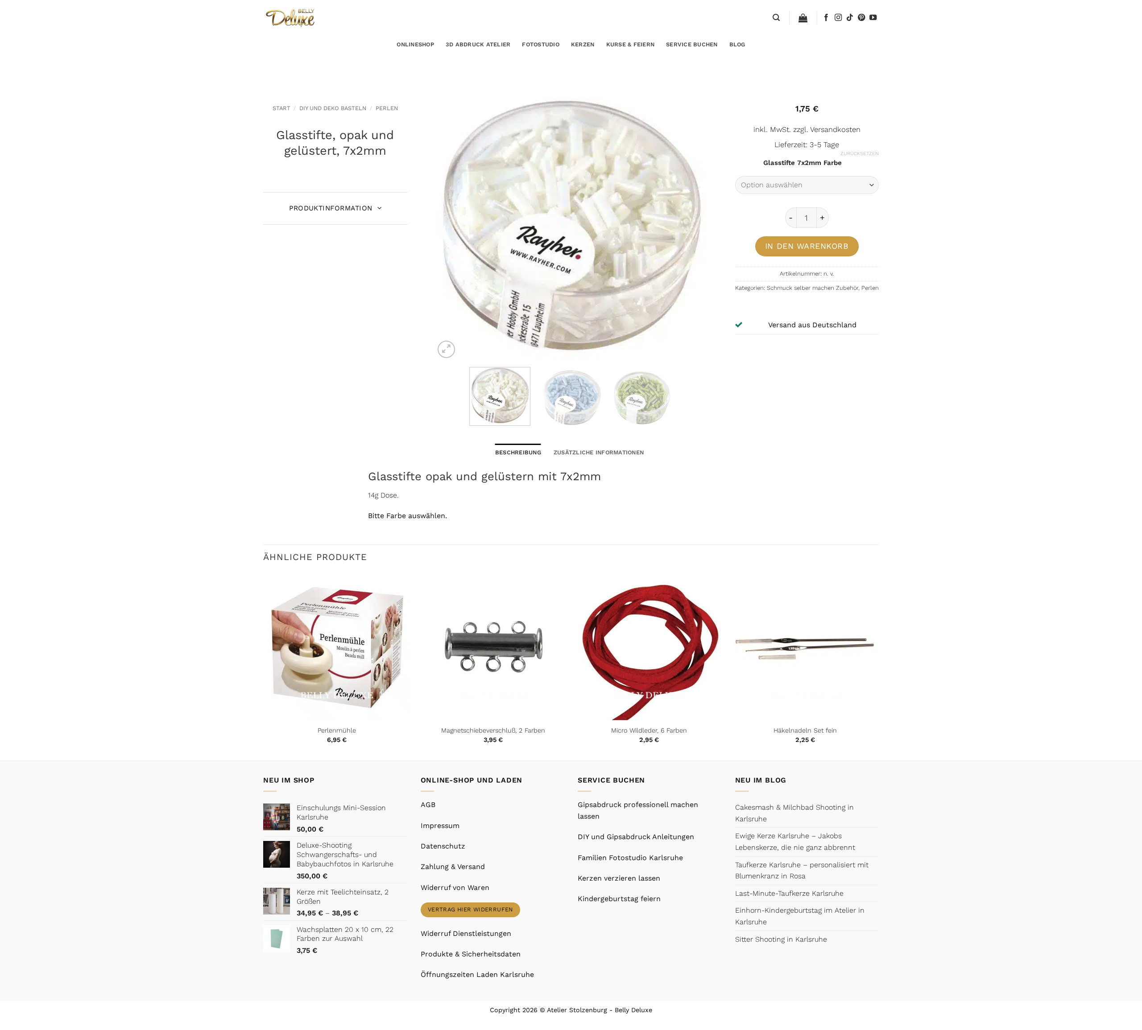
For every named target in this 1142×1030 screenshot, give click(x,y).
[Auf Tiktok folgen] (849, 18)
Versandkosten (835, 129)
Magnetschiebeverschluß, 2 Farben (493, 730)
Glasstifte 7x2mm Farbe (802, 163)
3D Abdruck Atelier (478, 44)
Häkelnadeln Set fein (805, 730)
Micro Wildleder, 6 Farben (649, 730)
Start (281, 108)
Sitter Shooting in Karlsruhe (781, 939)
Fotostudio (540, 44)
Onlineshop (415, 44)
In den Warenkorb (807, 246)
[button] (776, 17)
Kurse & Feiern (630, 44)
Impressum (440, 825)
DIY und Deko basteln (332, 108)
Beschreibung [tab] (518, 452)
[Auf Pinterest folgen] (861, 18)
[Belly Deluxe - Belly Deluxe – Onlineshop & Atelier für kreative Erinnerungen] (291, 17)
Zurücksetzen (859, 154)
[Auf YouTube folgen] (873, 18)
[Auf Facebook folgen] (826, 18)
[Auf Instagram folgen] (838, 18)
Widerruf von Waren (455, 887)
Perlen (387, 108)
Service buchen (692, 44)
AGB (428, 804)
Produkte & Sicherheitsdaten (471, 954)
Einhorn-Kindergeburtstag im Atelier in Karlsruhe (800, 916)
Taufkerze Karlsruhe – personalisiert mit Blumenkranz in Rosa (802, 871)
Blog (737, 44)
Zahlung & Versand (453, 866)
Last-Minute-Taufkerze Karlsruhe (789, 893)
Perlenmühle (337, 730)
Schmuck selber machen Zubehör (812, 287)
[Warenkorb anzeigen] (803, 18)
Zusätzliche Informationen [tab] (599, 452)
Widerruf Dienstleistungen (466, 933)
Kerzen (583, 44)
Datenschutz (443, 846)
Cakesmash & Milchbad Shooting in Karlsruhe (794, 813)
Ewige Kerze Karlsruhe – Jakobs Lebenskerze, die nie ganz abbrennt (795, 842)
